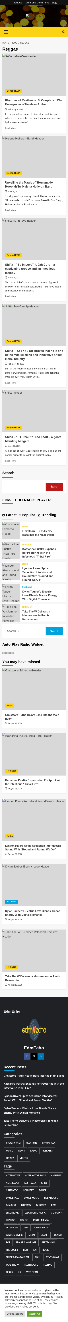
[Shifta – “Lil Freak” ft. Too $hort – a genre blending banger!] (34, 411)
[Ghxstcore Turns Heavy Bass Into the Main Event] (11, 528)
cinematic (12, 1190)
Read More (10, 128)
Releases (27, 544)
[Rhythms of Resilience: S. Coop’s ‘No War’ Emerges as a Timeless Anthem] (34, 75)
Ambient (56, 1176)
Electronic (12, 1213)
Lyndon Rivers (14, 1235)
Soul (38, 1257)
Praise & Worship (26, 1242)
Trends (10, 1158)
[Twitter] (34, 1056)
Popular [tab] (28, 515)
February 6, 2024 (15, 109)
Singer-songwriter (18, 1257)
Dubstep (41, 1205)
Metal (31, 1235)
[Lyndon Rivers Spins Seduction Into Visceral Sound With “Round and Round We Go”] (11, 574)
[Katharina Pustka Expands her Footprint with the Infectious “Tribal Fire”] (11, 550)
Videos (24, 1158)
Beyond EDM (13, 91)
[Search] (63, 32)
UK (19, 1272)
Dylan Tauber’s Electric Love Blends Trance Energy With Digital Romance (39, 595)
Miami (44, 1235)
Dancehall (12, 1198)
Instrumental (41, 1220)
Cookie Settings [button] (15, 1313)
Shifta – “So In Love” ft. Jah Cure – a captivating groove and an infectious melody (30, 268)
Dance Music (31, 1198)
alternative (13, 1176)
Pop (8, 1242)
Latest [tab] (11, 515)
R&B (25, 1250)
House (24, 1220)
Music (9, 1151)
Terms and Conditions (36, 2)
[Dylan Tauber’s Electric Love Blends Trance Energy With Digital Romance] (11, 593)
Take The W (12, 1265)
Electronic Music (35, 1213)
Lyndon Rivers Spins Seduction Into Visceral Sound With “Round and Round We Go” (30, 1098)
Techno (47, 1265)
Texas (9, 1272)
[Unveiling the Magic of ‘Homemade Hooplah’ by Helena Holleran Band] (34, 157)
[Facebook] (27, 1056)
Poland (57, 1235)
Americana (12, 1183)
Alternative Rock (35, 1176)
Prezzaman (48, 1242)
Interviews (48, 1143)
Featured (27, 587)
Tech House (31, 1265)
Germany (56, 1213)
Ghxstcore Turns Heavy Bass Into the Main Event (34, 1075)
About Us (17, 2)
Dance (42, 1190)
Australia (30, 1183)
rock (45, 1250)
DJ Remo (26, 1205)
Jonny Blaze (41, 1228)
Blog (54, 2)
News (25, 526)
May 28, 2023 (14, 191)
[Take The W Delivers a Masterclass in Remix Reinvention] (11, 615)
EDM (53, 1205)
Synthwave (52, 1257)
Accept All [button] (34, 1313)
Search (8, 473)
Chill (44, 1183)
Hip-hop (10, 1220)
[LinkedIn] (41, 1056)
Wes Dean (32, 1272)
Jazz (25, 1228)
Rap (35, 1250)
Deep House (51, 1198)
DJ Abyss (11, 1205)
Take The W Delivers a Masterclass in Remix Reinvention (36, 615)
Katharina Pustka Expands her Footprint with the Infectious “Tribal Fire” (39, 552)
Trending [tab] (48, 515)
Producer (12, 1250)
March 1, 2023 (14, 277)
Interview (12, 1228)
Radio (25, 564)
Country (28, 1190)
